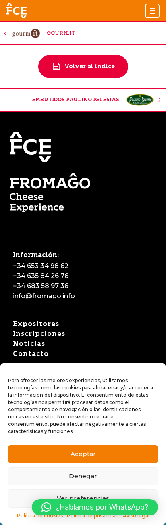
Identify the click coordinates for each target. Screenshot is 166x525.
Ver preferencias (83, 498)
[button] (152, 11)
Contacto (31, 354)
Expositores (36, 324)
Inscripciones (39, 333)
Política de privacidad (93, 515)
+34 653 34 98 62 (40, 266)
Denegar (83, 476)
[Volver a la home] (16, 10)
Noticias (29, 343)
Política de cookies (40, 515)
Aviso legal (136, 515)
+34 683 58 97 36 (40, 286)
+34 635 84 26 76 (40, 276)
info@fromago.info (44, 296)
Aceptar (83, 454)
